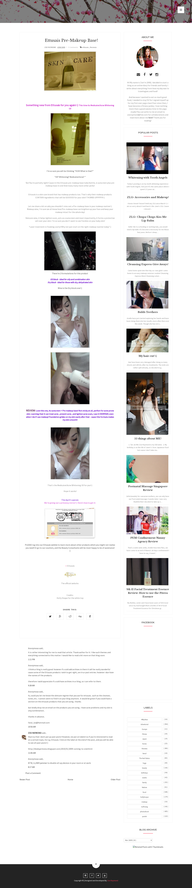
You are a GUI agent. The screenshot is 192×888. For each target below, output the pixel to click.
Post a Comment (33, 773)
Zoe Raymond (112, 880)
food (144, 792)
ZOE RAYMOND (35, 733)
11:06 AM (32, 753)
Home (70, 779)
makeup (144, 802)
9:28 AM (31, 685)
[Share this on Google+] (60, 616)
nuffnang (144, 807)
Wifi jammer (41, 763)
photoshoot (144, 811)
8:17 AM (31, 767)
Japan (144, 739)
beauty (144, 768)
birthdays (144, 773)
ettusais (85, 47)
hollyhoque (144, 797)
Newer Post (25, 779)
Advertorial (144, 724)
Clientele (154, 854)
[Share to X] (50, 616)
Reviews (93, 47)
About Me (142, 854)
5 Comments (73, 47)
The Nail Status (144, 758)
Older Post (115, 779)
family (144, 782)
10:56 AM (32, 726)
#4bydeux (144, 719)
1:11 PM (31, 659)
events (144, 778)
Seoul (144, 753)
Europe (144, 729)
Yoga (144, 763)
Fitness (144, 734)
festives (144, 787)
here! (150, 117)
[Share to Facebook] (89, 616)
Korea (144, 744)
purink (144, 816)
